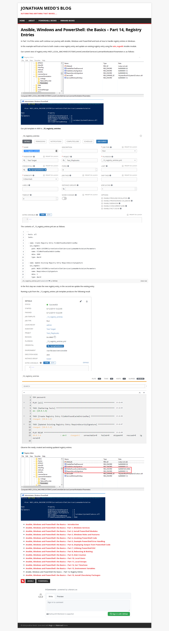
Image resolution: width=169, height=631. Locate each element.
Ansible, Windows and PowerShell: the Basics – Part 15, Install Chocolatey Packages (63, 575)
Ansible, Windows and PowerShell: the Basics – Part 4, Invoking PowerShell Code (61, 538)
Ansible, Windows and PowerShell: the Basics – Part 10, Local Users (55, 558)
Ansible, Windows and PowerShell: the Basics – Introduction (52, 524)
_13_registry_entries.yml (31, 281)
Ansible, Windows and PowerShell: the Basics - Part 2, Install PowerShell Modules (62, 531)
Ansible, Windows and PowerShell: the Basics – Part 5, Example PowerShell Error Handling (65, 541)
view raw (144, 281)
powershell (43, 581)
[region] (84, 254)
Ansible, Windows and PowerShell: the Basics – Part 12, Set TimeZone (56, 565)
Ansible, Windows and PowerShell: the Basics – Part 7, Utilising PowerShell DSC (61, 548)
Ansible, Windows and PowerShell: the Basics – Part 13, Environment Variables (60, 568)
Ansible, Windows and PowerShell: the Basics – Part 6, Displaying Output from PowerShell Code (68, 544)
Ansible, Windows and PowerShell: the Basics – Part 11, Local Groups (56, 561)
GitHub (55, 281)
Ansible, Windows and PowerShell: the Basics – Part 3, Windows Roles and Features (63, 534)
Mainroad (59, 625)
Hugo (51, 625)
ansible (30, 581)
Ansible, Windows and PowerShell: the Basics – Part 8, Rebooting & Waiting (59, 551)
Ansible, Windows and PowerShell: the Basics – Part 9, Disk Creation (56, 555)
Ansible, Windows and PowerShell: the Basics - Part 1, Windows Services (58, 528)
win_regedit (118, 46)
